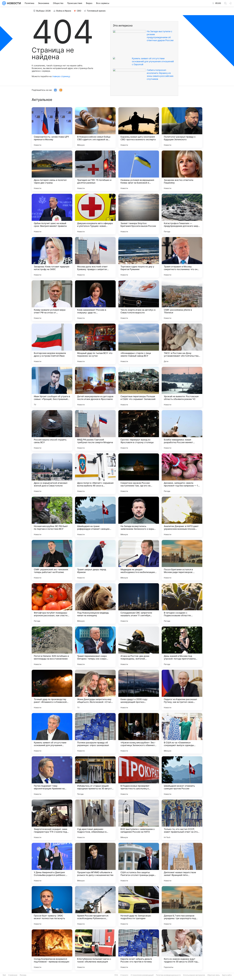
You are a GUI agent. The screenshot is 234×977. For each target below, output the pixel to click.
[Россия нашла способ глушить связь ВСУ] (52, 430)
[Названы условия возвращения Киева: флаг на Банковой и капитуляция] (138, 171)
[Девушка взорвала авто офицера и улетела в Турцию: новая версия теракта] (95, 214)
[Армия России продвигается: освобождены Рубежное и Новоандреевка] (95, 906)
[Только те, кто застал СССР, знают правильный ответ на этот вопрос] (182, 820)
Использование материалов (194, 975)
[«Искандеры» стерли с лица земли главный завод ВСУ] (138, 344)
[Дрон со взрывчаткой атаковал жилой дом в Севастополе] (52, 473)
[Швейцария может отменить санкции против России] (182, 776)
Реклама (23, 975)
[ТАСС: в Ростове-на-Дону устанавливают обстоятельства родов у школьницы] (182, 344)
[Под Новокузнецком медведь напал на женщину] (95, 603)
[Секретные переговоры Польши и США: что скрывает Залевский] (138, 387)
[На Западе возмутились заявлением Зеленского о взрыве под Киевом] (138, 517)
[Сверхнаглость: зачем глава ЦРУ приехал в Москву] (52, 127)
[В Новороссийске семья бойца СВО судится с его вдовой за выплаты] (95, 127)
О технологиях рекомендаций (142, 975)
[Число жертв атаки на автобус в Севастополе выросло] (138, 300)
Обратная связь (213, 975)
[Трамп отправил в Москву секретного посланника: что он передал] (182, 257)
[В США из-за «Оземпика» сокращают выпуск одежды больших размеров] (182, 733)
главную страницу (61, 76)
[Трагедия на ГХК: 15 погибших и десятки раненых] (95, 171)
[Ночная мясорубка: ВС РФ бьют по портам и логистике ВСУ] (52, 517)
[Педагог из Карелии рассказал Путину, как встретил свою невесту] (182, 690)
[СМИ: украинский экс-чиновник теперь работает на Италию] (52, 560)
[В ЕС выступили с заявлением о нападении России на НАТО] (138, 820)
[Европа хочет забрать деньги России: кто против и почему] (138, 949)
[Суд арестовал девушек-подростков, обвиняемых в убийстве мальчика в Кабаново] (95, 820)
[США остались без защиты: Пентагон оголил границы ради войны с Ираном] (138, 863)
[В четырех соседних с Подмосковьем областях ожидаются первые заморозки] (182, 603)
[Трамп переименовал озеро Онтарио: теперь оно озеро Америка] (95, 646)
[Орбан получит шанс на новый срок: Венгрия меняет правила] (52, 214)
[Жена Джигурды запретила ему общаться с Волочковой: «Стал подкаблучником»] (95, 690)
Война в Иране (63, 10)
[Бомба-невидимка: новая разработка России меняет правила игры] (182, 430)
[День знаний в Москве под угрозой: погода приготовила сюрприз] (182, 646)
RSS (116, 975)
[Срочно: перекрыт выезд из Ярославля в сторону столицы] (138, 430)
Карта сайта (227, 975)
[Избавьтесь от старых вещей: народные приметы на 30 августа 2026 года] (95, 776)
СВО (79, 10)
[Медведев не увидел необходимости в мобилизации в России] (138, 560)
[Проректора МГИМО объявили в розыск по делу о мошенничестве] (95, 863)
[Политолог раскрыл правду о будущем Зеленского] (182, 127)
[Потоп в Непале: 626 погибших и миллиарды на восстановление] (52, 646)
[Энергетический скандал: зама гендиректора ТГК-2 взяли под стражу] (52, 820)
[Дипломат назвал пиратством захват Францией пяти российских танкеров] (182, 863)
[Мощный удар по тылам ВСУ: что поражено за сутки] (95, 344)
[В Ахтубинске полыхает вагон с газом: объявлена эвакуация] (95, 949)
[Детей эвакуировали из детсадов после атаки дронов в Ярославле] (95, 387)
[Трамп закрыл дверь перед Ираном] (95, 560)
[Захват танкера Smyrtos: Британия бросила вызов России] (138, 214)
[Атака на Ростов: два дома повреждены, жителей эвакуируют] (138, 646)
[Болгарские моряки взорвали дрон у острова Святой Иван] (52, 344)
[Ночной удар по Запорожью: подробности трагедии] (138, 906)
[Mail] (4, 3)
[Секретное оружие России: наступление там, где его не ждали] (138, 473)
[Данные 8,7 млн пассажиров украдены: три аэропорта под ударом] (182, 906)
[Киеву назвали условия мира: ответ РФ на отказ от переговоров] (52, 300)
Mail (4, 975)
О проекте (124, 975)
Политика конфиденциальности (168, 975)
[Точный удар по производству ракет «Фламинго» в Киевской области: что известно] (52, 690)
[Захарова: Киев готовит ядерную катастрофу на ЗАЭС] (52, 257)
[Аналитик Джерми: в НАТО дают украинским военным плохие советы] (182, 517)
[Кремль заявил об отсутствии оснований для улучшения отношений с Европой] (52, 733)
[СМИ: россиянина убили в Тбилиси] (182, 300)
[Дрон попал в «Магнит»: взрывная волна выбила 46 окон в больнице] (95, 473)
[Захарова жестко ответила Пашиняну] (182, 171)
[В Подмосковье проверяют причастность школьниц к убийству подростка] (138, 776)
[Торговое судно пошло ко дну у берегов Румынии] (138, 257)
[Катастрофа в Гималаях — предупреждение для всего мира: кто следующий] (182, 214)
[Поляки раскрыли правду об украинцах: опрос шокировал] (95, 733)
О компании (12, 975)
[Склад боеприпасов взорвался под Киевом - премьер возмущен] (52, 949)
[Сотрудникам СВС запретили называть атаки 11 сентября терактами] (138, 603)
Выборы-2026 (43, 10)
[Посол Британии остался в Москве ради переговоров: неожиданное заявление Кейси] (182, 560)
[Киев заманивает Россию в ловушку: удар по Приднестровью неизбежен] (95, 300)
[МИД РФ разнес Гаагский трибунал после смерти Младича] (95, 430)
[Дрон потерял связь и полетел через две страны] (52, 171)
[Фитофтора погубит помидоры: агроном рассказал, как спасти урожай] (52, 603)
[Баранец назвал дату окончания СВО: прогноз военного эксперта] (138, 127)
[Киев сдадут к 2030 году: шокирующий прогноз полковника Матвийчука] (138, 690)
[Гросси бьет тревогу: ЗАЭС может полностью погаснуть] (52, 906)
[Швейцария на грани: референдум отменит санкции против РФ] (95, 517)
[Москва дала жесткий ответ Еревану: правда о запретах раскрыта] (95, 257)
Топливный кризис (96, 10)
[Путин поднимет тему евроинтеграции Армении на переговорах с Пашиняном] (52, 776)
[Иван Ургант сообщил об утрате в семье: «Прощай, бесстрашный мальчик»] (52, 387)
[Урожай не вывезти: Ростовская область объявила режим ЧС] (182, 387)
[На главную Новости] (13, 3)
